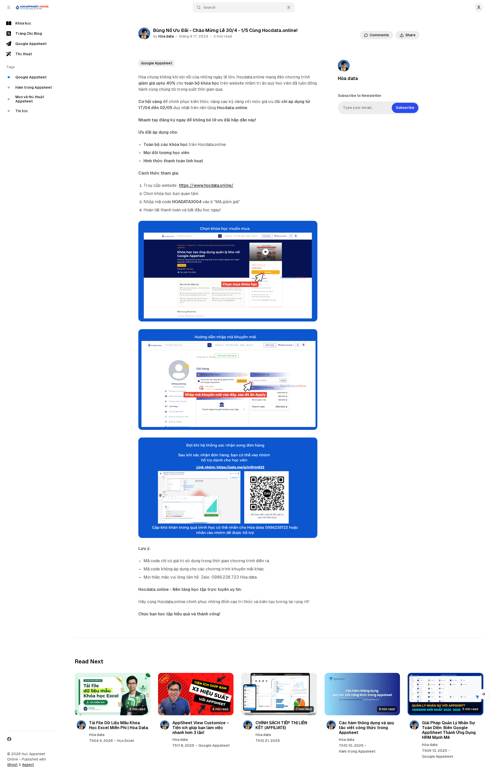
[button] (483, 694)
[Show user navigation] (478, 7)
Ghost (12, 765)
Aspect (28, 765)
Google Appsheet (156, 63)
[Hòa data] (144, 33)
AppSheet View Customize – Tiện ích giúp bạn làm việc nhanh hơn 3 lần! (200, 727)
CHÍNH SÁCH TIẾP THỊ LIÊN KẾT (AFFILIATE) (281, 725)
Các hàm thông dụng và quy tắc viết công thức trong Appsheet (366, 727)
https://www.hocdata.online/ (206, 185)
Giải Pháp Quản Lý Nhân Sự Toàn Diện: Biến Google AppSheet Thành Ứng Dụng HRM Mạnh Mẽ (449, 730)
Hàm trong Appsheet (357, 751)
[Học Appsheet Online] (32, 7)
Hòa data (166, 36)
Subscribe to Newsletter (360, 96)
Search (209, 7)
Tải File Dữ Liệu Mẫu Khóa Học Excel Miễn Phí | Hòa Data (118, 725)
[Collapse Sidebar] (8, 7)
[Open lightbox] (310, 227)
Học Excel (125, 741)
